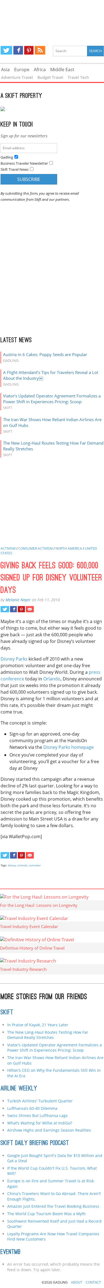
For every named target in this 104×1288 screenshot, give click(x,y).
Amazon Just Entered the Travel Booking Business (53, 1206)
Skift (7, 1012)
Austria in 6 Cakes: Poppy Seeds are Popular (45, 354)
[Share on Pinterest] (21, 609)
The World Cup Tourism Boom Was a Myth (46, 1213)
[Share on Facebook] (13, 609)
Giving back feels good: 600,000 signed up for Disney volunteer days (51, 578)
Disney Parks (14, 659)
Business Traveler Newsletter (24, 163)
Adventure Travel (17, 77)
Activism (8, 548)
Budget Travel (50, 77)
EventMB (11, 1252)
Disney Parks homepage (68, 747)
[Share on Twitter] (5, 609)
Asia (5, 69)
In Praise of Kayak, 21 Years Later (37, 1024)
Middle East (62, 69)
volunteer (35, 865)
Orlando (51, 679)
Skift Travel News (15, 169)
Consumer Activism (35, 548)
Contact (93, 1282)
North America (68, 548)
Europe (21, 69)
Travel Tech (78, 77)
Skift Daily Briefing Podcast (35, 1143)
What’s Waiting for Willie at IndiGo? (39, 1123)
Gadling (52, 18)
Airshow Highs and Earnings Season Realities (49, 1130)
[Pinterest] (29, 50)
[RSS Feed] (40, 50)
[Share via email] (30, 609)
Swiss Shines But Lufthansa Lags (37, 1115)
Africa (40, 69)
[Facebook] (18, 50)
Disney (12, 865)
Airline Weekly (19, 1089)
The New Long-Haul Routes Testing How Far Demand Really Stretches (47, 1035)
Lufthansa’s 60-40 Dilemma (33, 1108)
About (76, 1282)
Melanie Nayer (18, 599)
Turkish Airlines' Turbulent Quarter (40, 1100)
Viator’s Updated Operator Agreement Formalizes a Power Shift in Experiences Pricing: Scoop (52, 398)
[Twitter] (6, 50)
